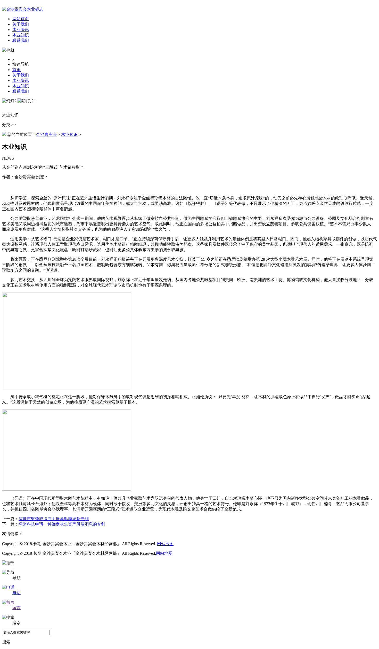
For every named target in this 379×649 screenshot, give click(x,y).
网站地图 (165, 544)
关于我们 (20, 75)
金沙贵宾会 (46, 134)
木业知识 (20, 86)
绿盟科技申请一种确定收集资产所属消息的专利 (62, 524)
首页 (16, 69)
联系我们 (20, 91)
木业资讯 (20, 80)
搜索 (6, 642)
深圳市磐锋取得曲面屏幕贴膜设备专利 (54, 518)
